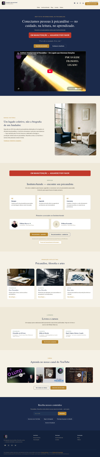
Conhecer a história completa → (13, 140)
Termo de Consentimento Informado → (50, 242)
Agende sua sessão (91, 3)
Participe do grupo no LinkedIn (64, 419)
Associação (36, 439)
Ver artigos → (12, 297)
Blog (52, 7)
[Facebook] (77, 3)
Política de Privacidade (57, 452)
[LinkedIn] (83, 3)
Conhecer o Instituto (58, 46)
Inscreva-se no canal (58, 387)
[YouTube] (75, 3)
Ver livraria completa (50, 342)
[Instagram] (80, 3)
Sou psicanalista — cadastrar (59, 234)
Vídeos (61, 7)
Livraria (56, 7)
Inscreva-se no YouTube (34, 419)
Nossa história (36, 437)
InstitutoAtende (45, 7)
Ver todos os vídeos (41, 387)
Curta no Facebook (50, 422)
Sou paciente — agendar (39, 234)
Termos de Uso (44, 452)
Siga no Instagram (48, 419)
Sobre (38, 7)
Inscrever (62, 413)
